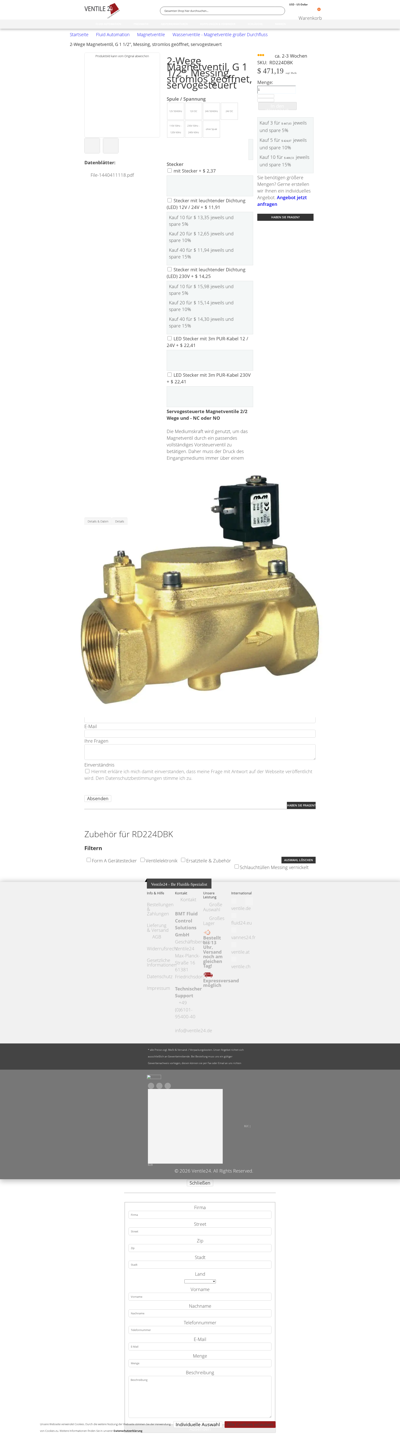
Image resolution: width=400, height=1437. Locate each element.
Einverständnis (99, 765)
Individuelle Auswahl (198, 1424)
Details (119, 521)
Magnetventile (151, 34)
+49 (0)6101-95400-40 (185, 1009)
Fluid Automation (113, 34)
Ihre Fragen (96, 741)
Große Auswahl (212, 906)
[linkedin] (168, 1086)
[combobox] (222, 11)
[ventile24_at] (154, 1078)
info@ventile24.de (193, 1030)
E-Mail (90, 726)
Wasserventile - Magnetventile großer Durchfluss (220, 34)
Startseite (79, 34)
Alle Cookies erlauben (250, 1424)
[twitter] (159, 1086)
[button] (92, 145)
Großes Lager (213, 920)
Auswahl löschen (298, 860)
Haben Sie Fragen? (285, 217)
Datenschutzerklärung (128, 1431)
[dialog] (200, 1308)
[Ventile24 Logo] (102, 11)
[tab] (98, 521)
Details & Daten (98, 521)
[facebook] (151, 1086)
